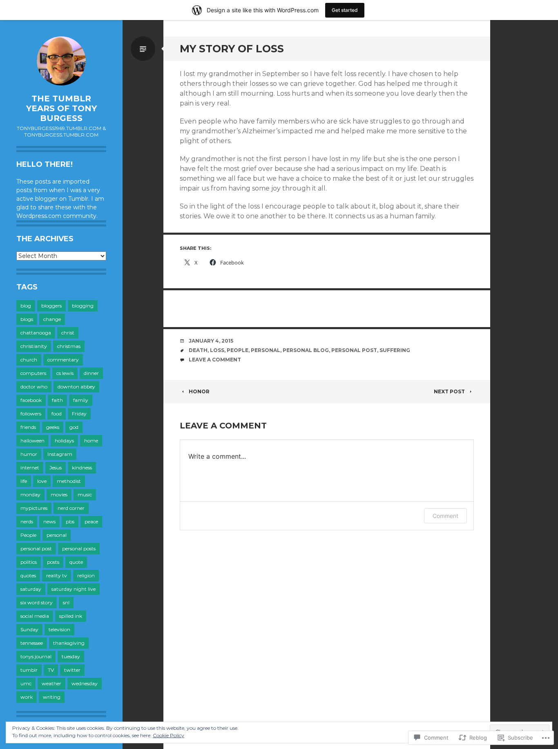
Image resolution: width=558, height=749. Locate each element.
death (198, 350)
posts (53, 562)
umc (25, 683)
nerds (26, 521)
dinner (91, 373)
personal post (36, 548)
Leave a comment (215, 360)
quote (76, 562)
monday (30, 494)
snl (66, 602)
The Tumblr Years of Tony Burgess (61, 108)
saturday (30, 589)
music (85, 494)
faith (57, 400)
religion (86, 575)
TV (51, 670)
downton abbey (76, 386)
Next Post (449, 391)
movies (59, 494)
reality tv (56, 575)
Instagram (59, 454)
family (80, 400)
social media (34, 616)
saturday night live (73, 589)
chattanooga (35, 333)
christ (67, 333)
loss (217, 350)
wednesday (84, 683)
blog (25, 306)
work (26, 697)
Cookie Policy (168, 735)
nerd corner (71, 508)
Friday (79, 413)
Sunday (29, 629)
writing (51, 697)
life (23, 481)
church (28, 360)
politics (28, 562)
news (49, 521)
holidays (64, 440)
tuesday (71, 656)
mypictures (33, 508)
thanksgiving (69, 643)
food (56, 413)
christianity (33, 346)
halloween (32, 440)
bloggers (51, 306)
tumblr (29, 670)
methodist (69, 481)
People (28, 535)
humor (28, 454)
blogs (26, 319)
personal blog (306, 350)
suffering (394, 350)
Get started (345, 10)
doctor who (33, 386)
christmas (68, 346)
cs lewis (65, 373)
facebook (31, 400)
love (42, 481)
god (73, 427)
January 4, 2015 (211, 341)
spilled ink (70, 616)
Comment (445, 515)
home (91, 440)
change (52, 319)
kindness (82, 467)
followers (30, 413)
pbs (70, 521)
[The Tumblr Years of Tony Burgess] (61, 60)
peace (91, 521)
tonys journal (35, 656)
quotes (28, 575)
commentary (63, 360)
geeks (52, 427)
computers (33, 373)
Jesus (55, 467)
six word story (36, 602)
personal (57, 535)
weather (51, 683)
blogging (83, 306)
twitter (72, 670)
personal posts (79, 548)
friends (28, 427)
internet (29, 467)
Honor (199, 391)
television (59, 629)
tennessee (31, 643)
